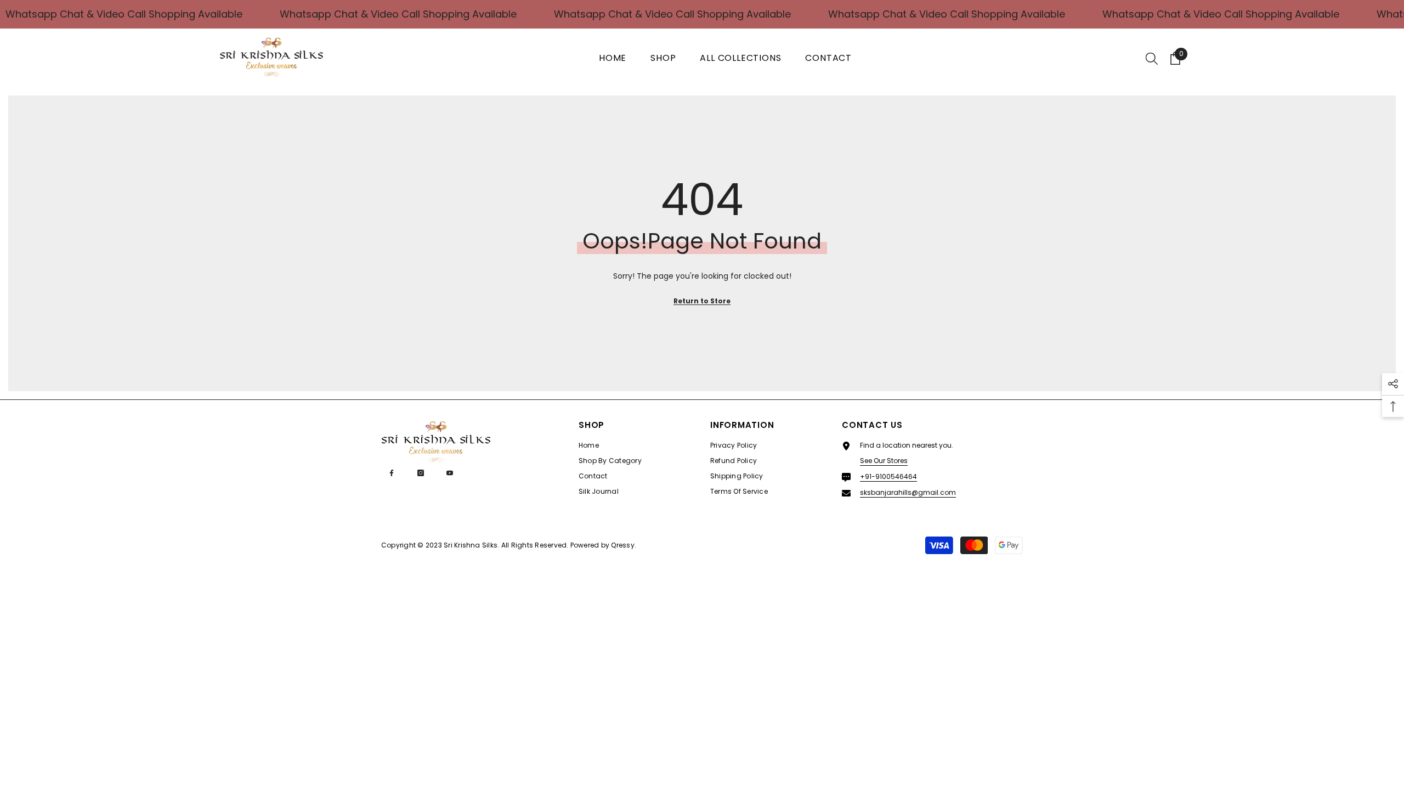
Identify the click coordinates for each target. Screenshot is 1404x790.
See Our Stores (884, 460)
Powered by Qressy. (603, 545)
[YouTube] (449, 472)
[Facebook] (391, 472)
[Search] (1152, 58)
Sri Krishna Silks (470, 545)
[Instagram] (420, 472)
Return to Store (702, 301)
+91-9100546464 (888, 476)
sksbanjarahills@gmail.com (908, 492)
